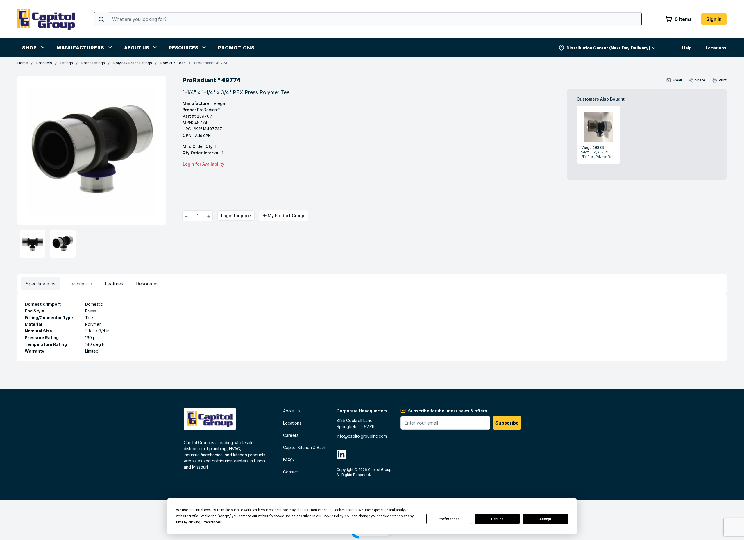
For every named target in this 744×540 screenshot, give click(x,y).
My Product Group (286, 215)
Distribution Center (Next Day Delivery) (608, 47)
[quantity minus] (186, 215)
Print (723, 80)
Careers (290, 435)
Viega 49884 (592, 147)
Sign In (714, 19)
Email (677, 80)
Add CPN (203, 135)
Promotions (236, 48)
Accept (545, 519)
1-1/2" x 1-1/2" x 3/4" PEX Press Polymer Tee (596, 154)
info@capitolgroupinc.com (362, 436)
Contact (290, 471)
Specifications (41, 284)
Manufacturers (80, 48)
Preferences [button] (212, 522)
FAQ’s (288, 459)
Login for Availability (203, 164)
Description (80, 284)
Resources (183, 48)
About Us (136, 48)
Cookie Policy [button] (332, 516)
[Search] (101, 19)
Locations (716, 47)
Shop (29, 48)
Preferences (448, 519)
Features (114, 284)
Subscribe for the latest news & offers (447, 410)
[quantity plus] (209, 215)
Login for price (236, 215)
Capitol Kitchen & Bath (304, 447)
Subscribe (507, 423)
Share (700, 80)
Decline (497, 519)
